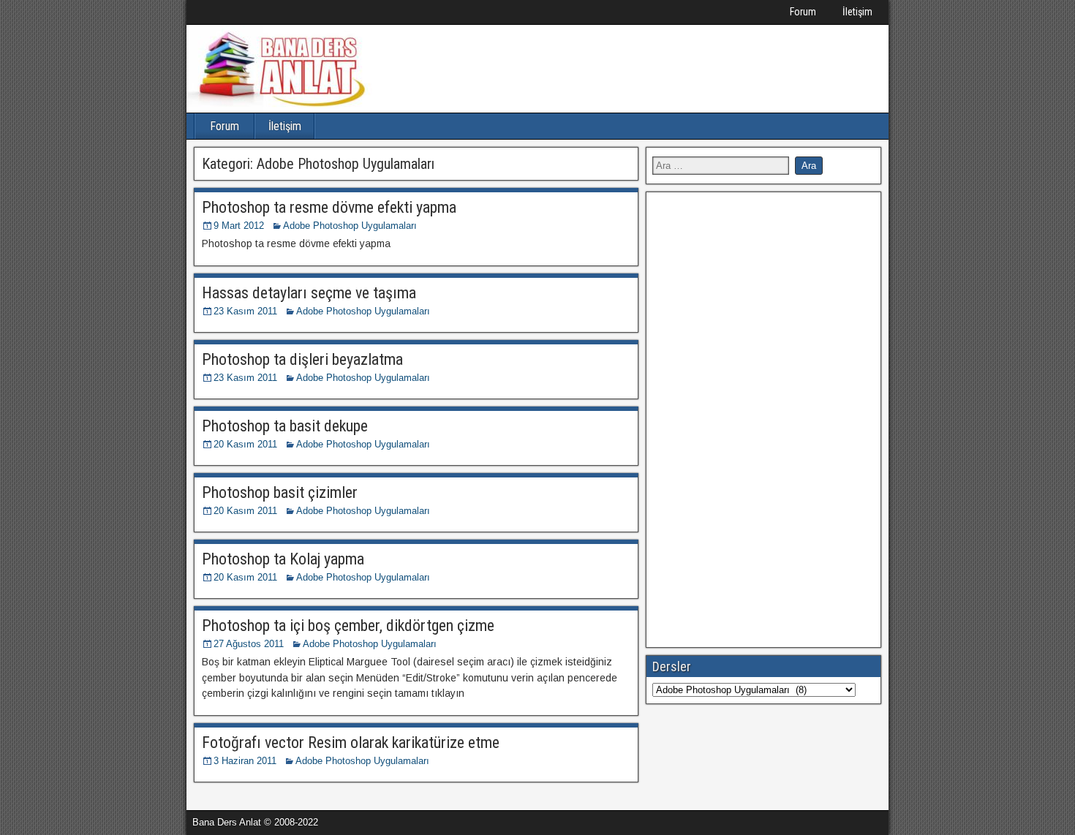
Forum (803, 12)
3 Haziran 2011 (245, 760)
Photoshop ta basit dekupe (285, 426)
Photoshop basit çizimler (280, 492)
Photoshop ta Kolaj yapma (283, 559)
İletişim (857, 12)
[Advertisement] (762, 417)
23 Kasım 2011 (245, 311)
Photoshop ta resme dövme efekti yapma (329, 207)
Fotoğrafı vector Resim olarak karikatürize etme (350, 742)
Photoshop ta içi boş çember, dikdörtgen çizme (348, 625)
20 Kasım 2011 (245, 444)
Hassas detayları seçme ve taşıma (309, 293)
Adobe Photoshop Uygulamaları (350, 225)
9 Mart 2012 (239, 225)
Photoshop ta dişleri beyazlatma (302, 359)
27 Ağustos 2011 (249, 643)
